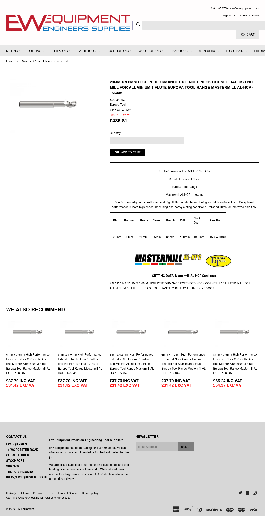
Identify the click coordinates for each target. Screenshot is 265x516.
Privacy (37, 493)
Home (9, 61)
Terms (50, 493)
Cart (250, 34)
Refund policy (90, 493)
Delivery (11, 493)
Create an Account (248, 15)
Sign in (227, 15)
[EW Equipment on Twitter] (240, 493)
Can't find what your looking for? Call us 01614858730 (38, 497)
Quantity (115, 133)
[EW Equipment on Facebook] (247, 493)
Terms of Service (68, 493)
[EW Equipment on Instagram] (255, 493)
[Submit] (137, 24)
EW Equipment (25, 509)
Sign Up (186, 446)
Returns (24, 493)
